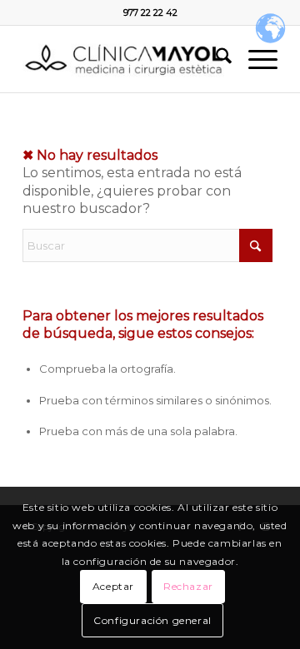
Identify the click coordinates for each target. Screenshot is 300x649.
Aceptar (113, 586)
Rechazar (188, 586)
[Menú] (255, 59)
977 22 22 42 (150, 12)
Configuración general (152, 620)
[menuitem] (215, 59)
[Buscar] (215, 59)
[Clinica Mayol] (124, 59)
